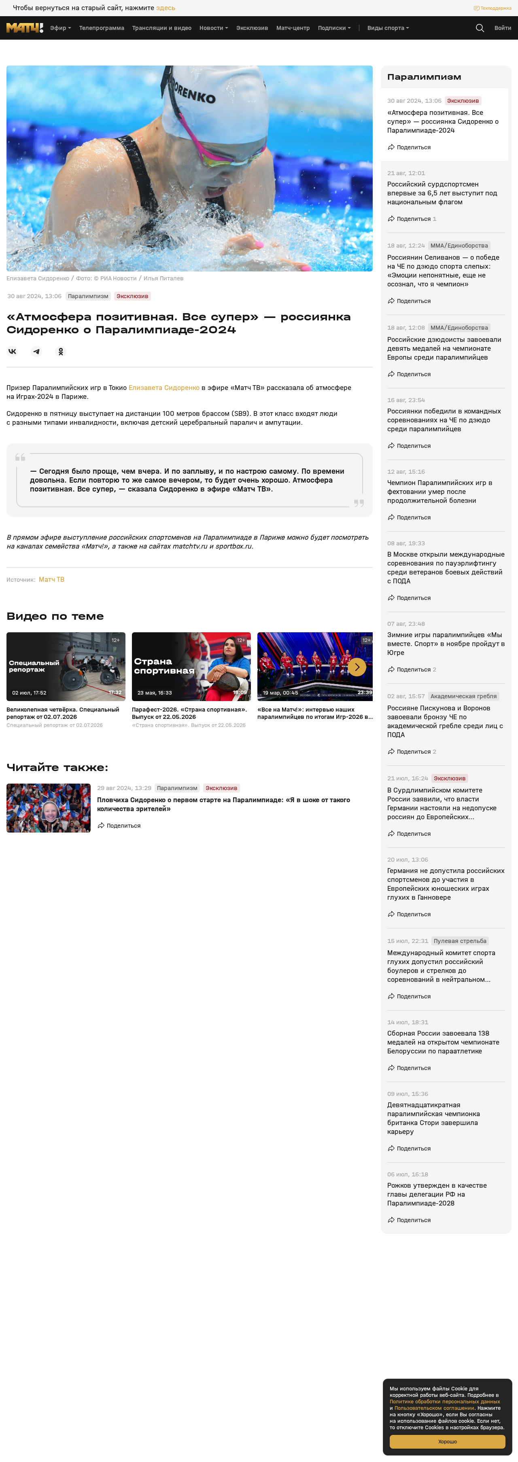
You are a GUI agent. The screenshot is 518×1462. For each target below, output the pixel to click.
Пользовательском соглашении (434, 1408)
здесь (165, 8)
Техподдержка (496, 8)
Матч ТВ (51, 580)
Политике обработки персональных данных (445, 1401)
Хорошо (447, 1441)
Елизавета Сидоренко (164, 388)
